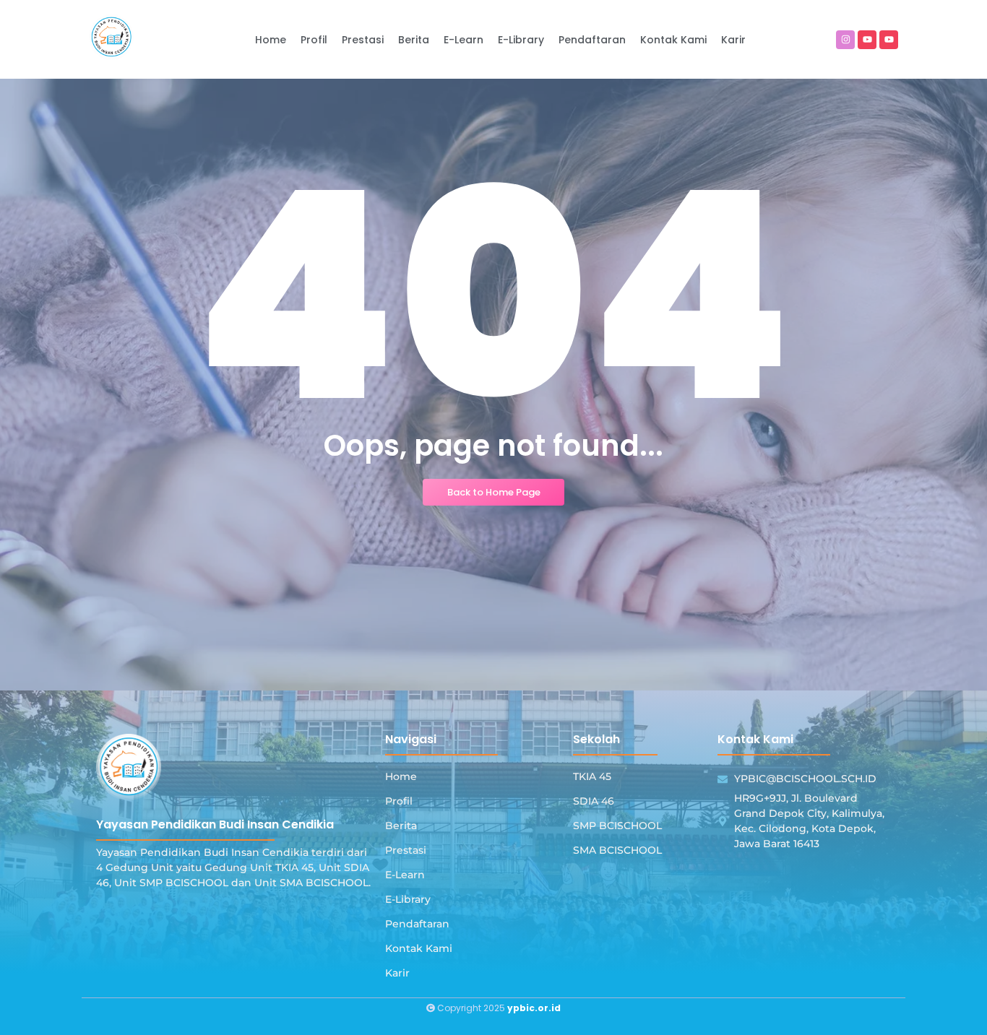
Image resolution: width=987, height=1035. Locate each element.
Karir (397, 972)
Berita (401, 825)
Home (401, 776)
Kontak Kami (418, 948)
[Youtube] (867, 39)
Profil (399, 800)
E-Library (408, 899)
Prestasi (405, 850)
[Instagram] (845, 39)
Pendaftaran (417, 923)
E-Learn (405, 874)
